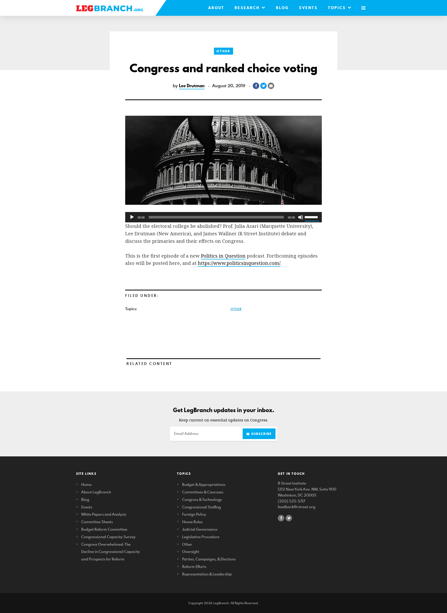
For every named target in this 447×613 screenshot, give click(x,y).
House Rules (192, 521)
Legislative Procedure (200, 536)
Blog (282, 7)
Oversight (190, 551)
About (216, 7)
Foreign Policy (194, 514)
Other (223, 51)
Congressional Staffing (201, 507)
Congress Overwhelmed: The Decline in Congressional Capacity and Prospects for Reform (110, 552)
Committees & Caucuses (202, 492)
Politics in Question (223, 256)
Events (308, 7)
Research (248, 7)
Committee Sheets (97, 521)
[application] (223, 217)
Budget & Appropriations (203, 484)
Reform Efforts (194, 566)
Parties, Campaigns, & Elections (209, 559)
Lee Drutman (192, 86)
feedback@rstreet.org (296, 506)
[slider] (312, 216)
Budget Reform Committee (104, 529)
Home (86, 484)
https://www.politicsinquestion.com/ (239, 263)
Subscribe (261, 434)
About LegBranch (96, 492)
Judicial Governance (199, 529)
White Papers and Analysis (103, 514)
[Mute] (300, 217)
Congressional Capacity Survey (108, 536)
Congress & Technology (202, 499)
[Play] (132, 217)
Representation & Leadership (207, 574)
